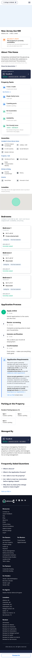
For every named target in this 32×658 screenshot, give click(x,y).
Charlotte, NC (7, 602)
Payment (5, 548)
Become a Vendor (8, 580)
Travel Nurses (21, 540)
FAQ (4, 516)
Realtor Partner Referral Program (12, 592)
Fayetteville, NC (7, 604)
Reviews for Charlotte (9, 627)
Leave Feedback (7, 514)
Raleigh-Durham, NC (8, 608)
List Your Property (8, 542)
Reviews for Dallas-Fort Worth (11, 637)
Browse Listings (7, 530)
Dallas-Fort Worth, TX (9, 613)
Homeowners (6, 540)
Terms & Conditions (8, 526)
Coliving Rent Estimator (9, 555)
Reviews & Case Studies (9, 557)
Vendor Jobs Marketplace (10, 578)
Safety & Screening (8, 553)
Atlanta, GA (6, 600)
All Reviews (6, 622)
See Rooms (6, 92)
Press (4, 522)
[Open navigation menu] (29, 2)
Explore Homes (7, 528)
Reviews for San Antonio (10, 639)
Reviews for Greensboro (10, 631)
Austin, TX (5, 611)
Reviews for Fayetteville (9, 629)
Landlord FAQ (6, 559)
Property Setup (7, 544)
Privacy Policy (7, 524)
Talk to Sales (6, 561)
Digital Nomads (21, 542)
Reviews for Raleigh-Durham (11, 633)
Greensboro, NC (7, 606)
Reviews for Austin (8, 635)
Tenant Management (9, 551)
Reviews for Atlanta (8, 624)
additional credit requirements (16, 373)
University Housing (8, 571)
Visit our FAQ (10, 395)
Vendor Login (6, 583)
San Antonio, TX (7, 615)
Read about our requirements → (16, 392)
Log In (4, 532)
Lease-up (5, 546)
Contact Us (6, 511)
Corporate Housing (8, 569)
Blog (4, 518)
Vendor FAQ (6, 585)
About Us (5, 520)
